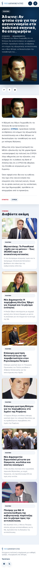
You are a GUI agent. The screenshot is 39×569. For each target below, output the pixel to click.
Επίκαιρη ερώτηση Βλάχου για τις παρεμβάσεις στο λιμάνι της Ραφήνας (18, 409)
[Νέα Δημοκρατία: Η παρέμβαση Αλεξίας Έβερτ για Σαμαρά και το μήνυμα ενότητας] (19, 281)
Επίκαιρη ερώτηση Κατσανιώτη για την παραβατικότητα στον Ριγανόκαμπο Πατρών (16, 357)
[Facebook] (4, 564)
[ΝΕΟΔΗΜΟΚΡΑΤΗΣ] (12, 3)
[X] (9, 564)
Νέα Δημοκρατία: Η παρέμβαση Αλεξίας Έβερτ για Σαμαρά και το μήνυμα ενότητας (19, 303)
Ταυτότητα (6, 559)
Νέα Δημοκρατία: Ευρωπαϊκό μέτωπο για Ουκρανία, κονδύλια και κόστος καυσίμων (17, 461)
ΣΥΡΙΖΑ (14, 129)
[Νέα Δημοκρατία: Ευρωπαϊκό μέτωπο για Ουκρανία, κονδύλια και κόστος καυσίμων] (19, 439)
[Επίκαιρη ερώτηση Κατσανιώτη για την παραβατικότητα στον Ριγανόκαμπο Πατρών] (19, 335)
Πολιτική (6, 11)
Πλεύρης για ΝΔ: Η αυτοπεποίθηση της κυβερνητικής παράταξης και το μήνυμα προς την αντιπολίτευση (18, 515)
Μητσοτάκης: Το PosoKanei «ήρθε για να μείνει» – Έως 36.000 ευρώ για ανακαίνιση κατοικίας (19, 250)
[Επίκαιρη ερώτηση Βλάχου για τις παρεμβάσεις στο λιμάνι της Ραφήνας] (19, 388)
